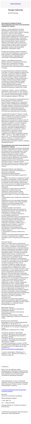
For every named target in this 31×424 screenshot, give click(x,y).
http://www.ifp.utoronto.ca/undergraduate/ (12, 349)
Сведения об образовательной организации (13, 389)
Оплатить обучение (6, 391)
